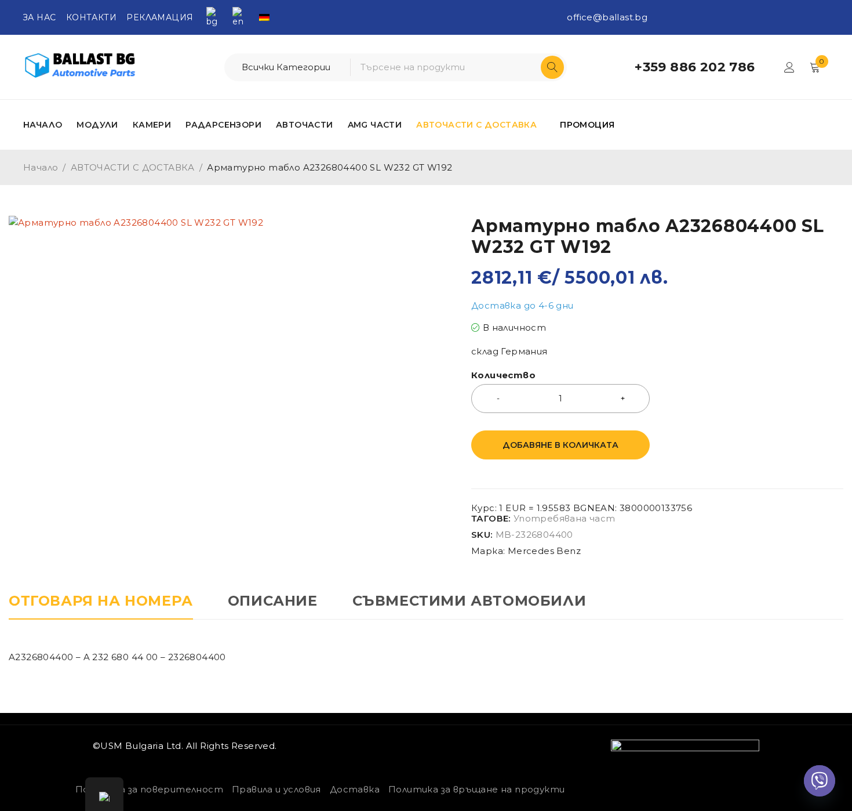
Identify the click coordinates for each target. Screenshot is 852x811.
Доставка (355, 789)
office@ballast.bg (607, 17)
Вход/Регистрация (789, 67)
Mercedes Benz (544, 550)
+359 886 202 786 (695, 67)
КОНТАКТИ (91, 17)
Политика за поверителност (149, 789)
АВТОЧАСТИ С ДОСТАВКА (133, 167)
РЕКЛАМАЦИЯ (159, 17)
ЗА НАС (39, 17)
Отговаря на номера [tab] (101, 601)
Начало (40, 167)
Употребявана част (565, 518)
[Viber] (819, 780)
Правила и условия (276, 789)
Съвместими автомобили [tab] (469, 601)
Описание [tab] (273, 601)
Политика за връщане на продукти (476, 789)
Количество (503, 375)
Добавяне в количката (560, 445)
